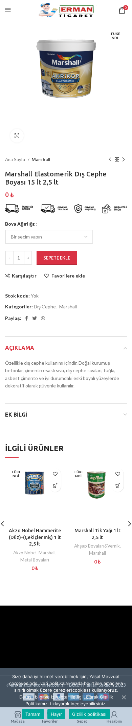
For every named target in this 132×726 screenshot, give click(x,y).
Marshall (40, 159)
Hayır (56, 714)
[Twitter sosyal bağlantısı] (34, 318)
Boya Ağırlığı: (20, 224)
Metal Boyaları (34, 559)
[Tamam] (123, 697)
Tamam (32, 714)
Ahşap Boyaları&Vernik (97, 546)
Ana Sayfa (15, 159)
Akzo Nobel (25, 552)
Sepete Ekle (56, 258)
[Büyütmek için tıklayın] (17, 135)
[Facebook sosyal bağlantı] (26, 318)
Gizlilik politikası (89, 714)
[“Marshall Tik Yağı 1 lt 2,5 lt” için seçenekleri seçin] (118, 486)
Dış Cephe (45, 306)
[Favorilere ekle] (55, 474)
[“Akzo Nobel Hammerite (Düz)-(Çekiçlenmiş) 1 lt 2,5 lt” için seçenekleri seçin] (55, 486)
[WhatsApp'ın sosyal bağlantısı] (43, 318)
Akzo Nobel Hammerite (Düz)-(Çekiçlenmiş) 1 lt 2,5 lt (35, 537)
